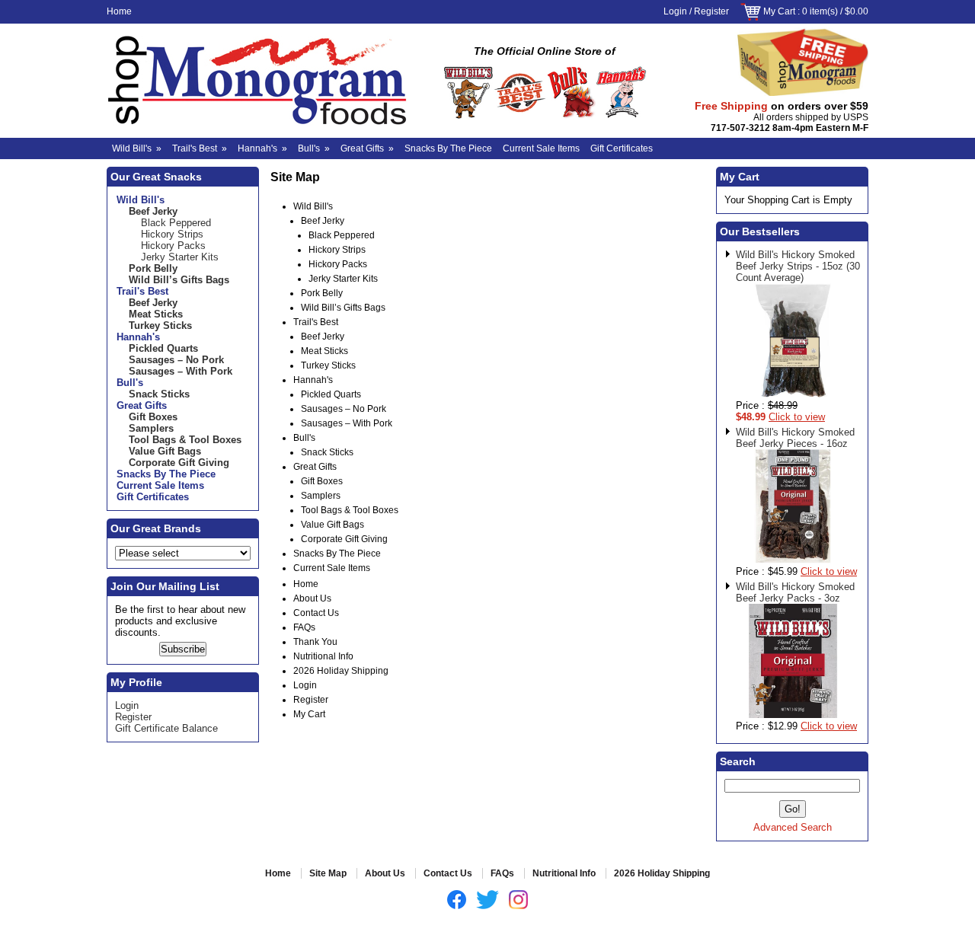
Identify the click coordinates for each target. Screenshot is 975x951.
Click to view (797, 417)
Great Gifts (367, 148)
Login (675, 11)
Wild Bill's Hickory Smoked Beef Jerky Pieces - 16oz (795, 437)
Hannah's (262, 148)
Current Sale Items (541, 148)
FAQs (304, 627)
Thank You (315, 642)
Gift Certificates (621, 148)
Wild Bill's (136, 148)
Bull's (314, 148)
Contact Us (316, 613)
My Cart (779, 11)
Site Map (328, 873)
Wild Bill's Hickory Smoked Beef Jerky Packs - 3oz (795, 592)
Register (711, 11)
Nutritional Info (323, 656)
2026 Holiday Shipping (340, 670)
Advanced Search (792, 827)
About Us (312, 598)
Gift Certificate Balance (166, 728)
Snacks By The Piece (448, 148)
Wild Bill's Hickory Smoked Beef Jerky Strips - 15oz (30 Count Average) (798, 266)
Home (119, 11)
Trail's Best (199, 148)
